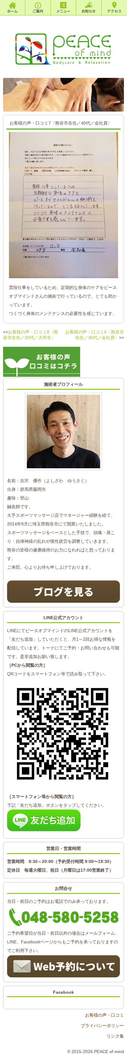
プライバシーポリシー (102, 1025)
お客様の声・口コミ (104, 1015)
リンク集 (115, 1036)
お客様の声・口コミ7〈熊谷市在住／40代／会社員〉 (61, 123)
